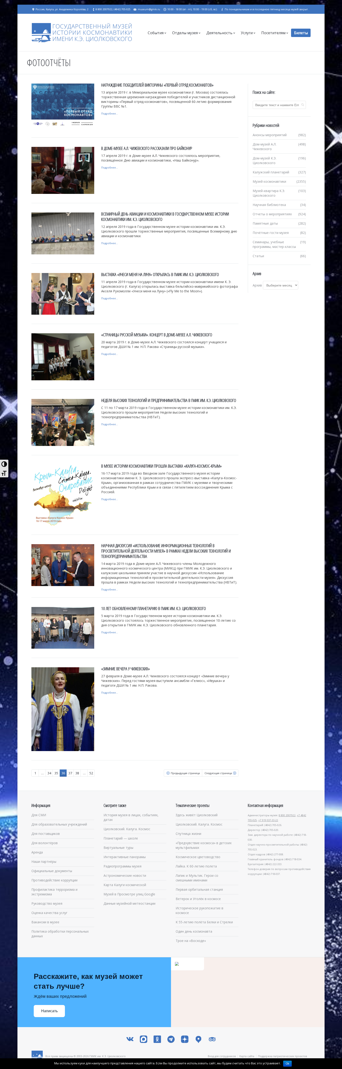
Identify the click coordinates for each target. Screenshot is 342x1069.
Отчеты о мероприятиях (272, 214)
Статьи (258, 256)
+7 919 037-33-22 (268, 820)
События (156, 32)
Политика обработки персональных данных (60, 933)
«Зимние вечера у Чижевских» (125, 669)
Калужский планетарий (271, 172)
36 (63, 773)
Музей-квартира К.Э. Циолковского (269, 193)
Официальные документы (51, 871)
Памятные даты (265, 223)
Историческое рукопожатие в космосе (199, 910)
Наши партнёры (43, 861)
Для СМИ (38, 815)
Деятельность (219, 32)
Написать (49, 1011)
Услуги (247, 32)
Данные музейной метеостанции (129, 903)
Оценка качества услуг (49, 913)
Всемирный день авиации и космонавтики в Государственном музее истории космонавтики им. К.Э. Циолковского (165, 216)
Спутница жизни (188, 833)
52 (91, 773)
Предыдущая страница (185, 773)
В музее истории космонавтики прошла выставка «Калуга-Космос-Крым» (161, 466)
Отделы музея (185, 32)
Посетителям (273, 32)
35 (56, 773)
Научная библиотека (269, 204)
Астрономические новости (125, 875)
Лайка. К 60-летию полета (196, 866)
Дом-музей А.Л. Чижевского (264, 146)
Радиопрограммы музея (122, 866)
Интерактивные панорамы (125, 857)
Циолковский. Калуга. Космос (127, 829)
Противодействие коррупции (54, 880)
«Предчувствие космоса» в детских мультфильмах (203, 845)
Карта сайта (246, 1056)
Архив (257, 285)
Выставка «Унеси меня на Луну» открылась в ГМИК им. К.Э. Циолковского (160, 274)
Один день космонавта (194, 931)
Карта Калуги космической (125, 885)
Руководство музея (46, 903)
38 (77, 773)
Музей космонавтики (269, 181)
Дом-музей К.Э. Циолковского (264, 160)
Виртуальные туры (118, 847)
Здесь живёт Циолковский (197, 815)
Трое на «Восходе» (191, 940)
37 (70, 773)
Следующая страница (218, 773)
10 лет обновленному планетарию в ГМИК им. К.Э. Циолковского (153, 608)
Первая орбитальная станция (199, 889)
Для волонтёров (44, 843)
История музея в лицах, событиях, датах (131, 817)
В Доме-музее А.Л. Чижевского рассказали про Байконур (146, 148)
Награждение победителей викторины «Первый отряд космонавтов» (157, 85)
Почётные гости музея (271, 232)
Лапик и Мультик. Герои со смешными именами (197, 877)
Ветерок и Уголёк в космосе (198, 899)
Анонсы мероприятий (270, 135)
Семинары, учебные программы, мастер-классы (274, 244)
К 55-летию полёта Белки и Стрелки (204, 922)
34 (49, 773)
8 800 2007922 (287, 815)
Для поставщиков (45, 833)
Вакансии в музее (45, 922)
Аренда (37, 852)
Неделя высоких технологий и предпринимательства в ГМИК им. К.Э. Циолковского (168, 400)
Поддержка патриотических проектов (282, 1056)
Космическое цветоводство (198, 857)
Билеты (301, 32)
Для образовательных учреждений (59, 824)
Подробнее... (109, 113)
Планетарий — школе (121, 838)
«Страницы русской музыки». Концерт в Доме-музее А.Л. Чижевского (156, 335)
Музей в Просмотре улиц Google (129, 894)
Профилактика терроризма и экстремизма (54, 891)
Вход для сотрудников (222, 1056)
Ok (287, 1063)
